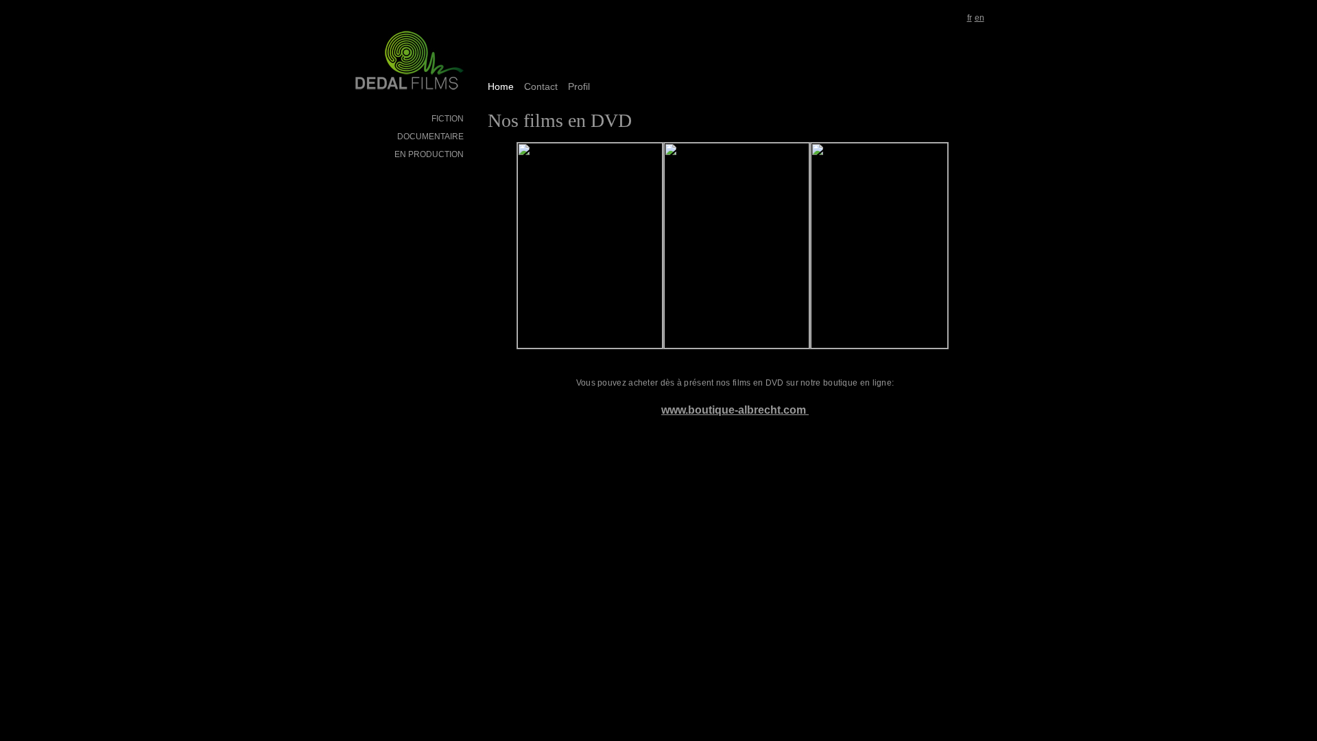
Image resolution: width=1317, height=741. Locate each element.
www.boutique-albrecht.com (735, 410)
